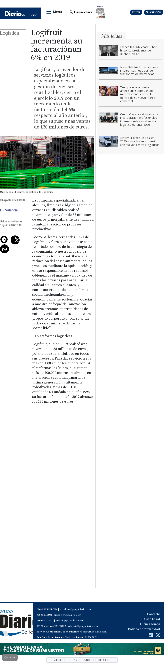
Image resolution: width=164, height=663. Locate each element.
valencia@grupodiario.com (83, 626)
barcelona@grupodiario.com (75, 609)
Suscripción (153, 12)
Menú (57, 12)
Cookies (10, 657)
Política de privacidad (144, 629)
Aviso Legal (152, 619)
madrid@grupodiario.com (69, 620)
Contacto (153, 614)
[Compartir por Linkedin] (4, 239)
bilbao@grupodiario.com (67, 615)
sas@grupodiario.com (95, 631)
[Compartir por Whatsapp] (4, 248)
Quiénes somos (149, 624)
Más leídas (111, 36)
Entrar (136, 12)
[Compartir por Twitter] (15, 239)
